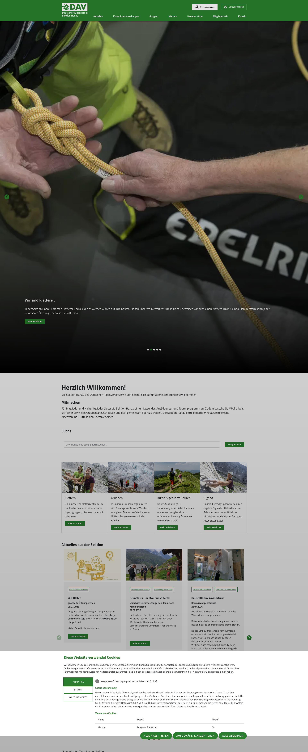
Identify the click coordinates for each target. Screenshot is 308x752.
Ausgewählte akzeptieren (195, 735)
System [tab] (78, 689)
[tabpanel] (169, 704)
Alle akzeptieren (156, 735)
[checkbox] (169, 681)
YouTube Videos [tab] (78, 697)
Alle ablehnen (232, 735)
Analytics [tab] (78, 682)
